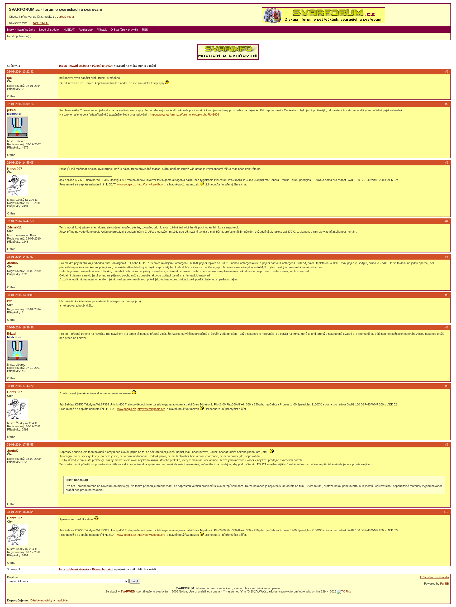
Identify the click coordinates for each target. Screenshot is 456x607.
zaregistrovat (65, 16)
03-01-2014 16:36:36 (20, 327)
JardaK (12, 263)
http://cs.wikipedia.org (151, 184)
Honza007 (14, 169)
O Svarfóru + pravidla (124, 29)
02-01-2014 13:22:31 (20, 71)
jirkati (11, 110)
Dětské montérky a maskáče (49, 600)
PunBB (444, 583)
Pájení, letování (102, 65)
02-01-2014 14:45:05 (20, 162)
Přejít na (12, 577)
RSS (145, 29)
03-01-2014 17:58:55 (20, 444)
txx (9, 78)
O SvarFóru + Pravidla (434, 577)
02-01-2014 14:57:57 (20, 256)
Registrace (86, 29)
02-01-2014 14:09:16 (20, 104)
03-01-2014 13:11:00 (20, 295)
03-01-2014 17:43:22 (20, 386)
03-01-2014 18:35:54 (20, 511)
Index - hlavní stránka (21, 29)
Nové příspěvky (49, 29)
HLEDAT (69, 29)
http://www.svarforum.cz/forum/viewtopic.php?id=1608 (184, 114)
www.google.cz (126, 184)
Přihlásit (102, 29)
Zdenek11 (14, 227)
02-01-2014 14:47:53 (20, 221)
